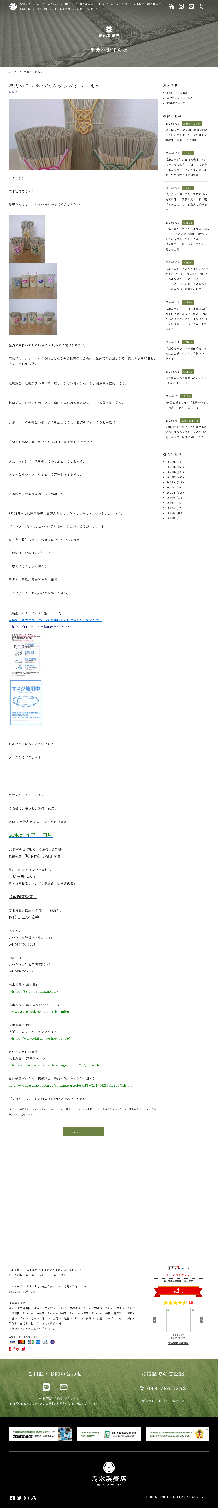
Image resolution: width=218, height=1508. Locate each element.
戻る (75, 1132)
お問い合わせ (85, 9)
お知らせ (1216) (177, 93)
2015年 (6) (174, 518)
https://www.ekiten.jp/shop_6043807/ (42, 1038)
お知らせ (24, 4)
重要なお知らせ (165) (180, 98)
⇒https (15, 991)
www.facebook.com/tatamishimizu (40, 1011)
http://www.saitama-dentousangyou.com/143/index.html (58, 1065)
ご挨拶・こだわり (48, 4)
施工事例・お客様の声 (147, 4)
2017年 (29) (174, 508)
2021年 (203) (175, 487)
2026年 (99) (175, 462)
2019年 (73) (174, 497)
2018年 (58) (174, 503)
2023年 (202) (175, 477)
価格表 (69, 4)
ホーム (13, 72)
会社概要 (42, 9)
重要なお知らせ (33, 72)
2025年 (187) (175, 467)
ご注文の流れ (119, 4)
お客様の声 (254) (178, 103)
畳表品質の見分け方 (92, 4)
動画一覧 (24, 9)
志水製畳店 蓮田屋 (31, 835)
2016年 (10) (174, 513)
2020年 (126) (175, 492)
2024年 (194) (175, 472)
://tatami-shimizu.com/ (39, 991)
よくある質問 (62, 9)
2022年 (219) (175, 482)
